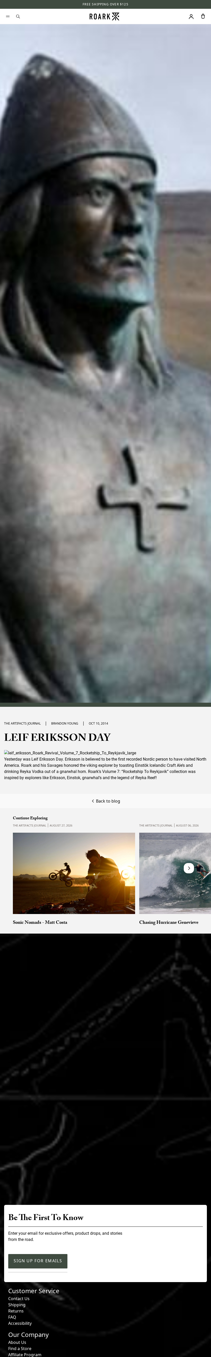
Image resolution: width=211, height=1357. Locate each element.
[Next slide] (189, 868)
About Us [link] (17, 1342)
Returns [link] (16, 1311)
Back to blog (108, 801)
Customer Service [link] (33, 1290)
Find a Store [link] (19, 1348)
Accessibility (20, 1323)
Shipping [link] (16, 1305)
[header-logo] (104, 16)
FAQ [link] (12, 1317)
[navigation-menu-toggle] (8, 16)
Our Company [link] (28, 1334)
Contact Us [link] (19, 1298)
